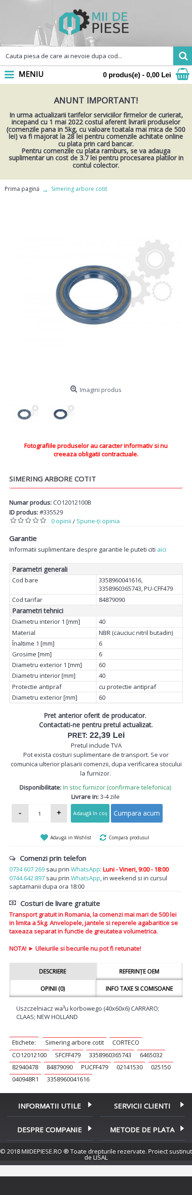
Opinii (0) (53, 988)
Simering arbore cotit (74, 1042)
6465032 (151, 1055)
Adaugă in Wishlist (70, 837)
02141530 (130, 1067)
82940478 (25, 1067)
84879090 (60, 1067)
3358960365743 (110, 1055)
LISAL (100, 1157)
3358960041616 (68, 1079)
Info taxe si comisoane (139, 988)
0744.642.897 (27, 878)
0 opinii (61, 521)
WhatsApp (85, 869)
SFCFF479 (68, 1055)
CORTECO (125, 1042)
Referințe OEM (139, 971)
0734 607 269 (27, 869)
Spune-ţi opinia (98, 521)
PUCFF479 (94, 1067)
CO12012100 (29, 1055)
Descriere (52, 971)
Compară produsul (129, 837)
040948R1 (25, 1079)
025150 (161, 1067)
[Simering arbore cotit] (96, 294)
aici (161, 549)
